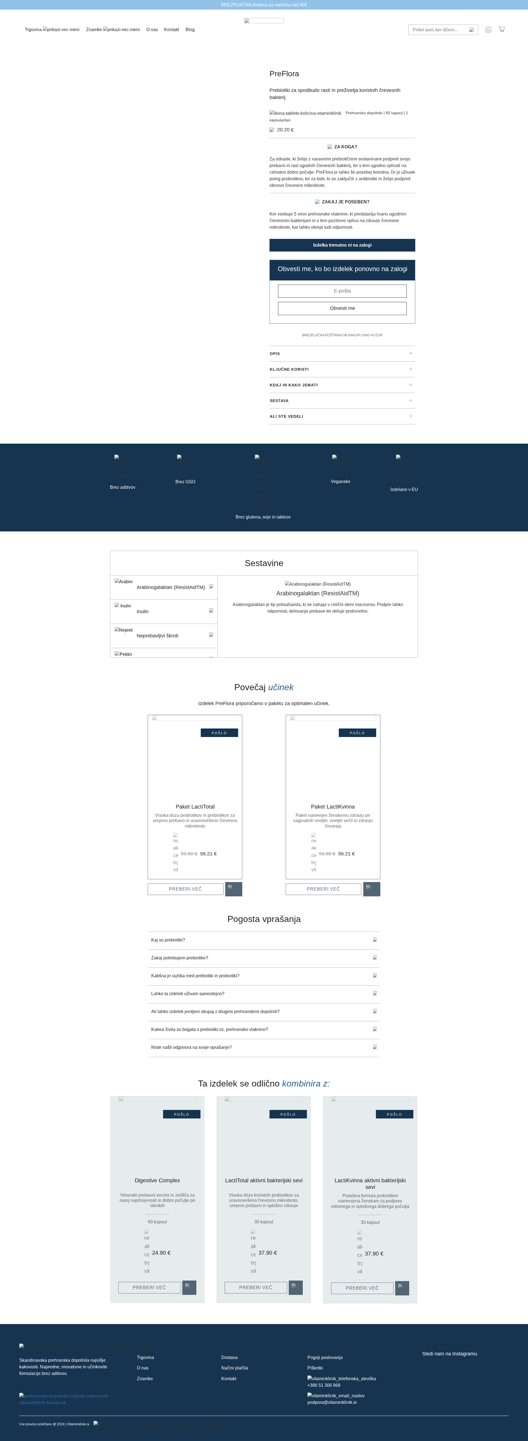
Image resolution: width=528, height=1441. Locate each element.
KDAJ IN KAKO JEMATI (294, 385)
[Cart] (502, 30)
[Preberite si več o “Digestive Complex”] (189, 1288)
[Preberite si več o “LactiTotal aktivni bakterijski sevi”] (296, 1288)
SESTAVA (279, 401)
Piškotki (315, 1368)
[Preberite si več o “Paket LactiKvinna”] (371, 889)
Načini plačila (234, 1368)
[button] (342, 353)
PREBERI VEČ (185, 889)
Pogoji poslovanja (325, 1357)
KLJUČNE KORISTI (289, 369)
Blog (190, 29)
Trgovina (34, 29)
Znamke (94, 29)
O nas (152, 29)
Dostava (229, 1357)
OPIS (275, 353)
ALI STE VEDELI (286, 416)
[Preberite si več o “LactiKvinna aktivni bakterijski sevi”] (402, 1288)
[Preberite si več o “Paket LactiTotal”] (233, 889)
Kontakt (171, 29)
